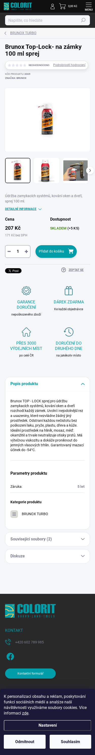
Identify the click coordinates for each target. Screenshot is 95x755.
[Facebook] (9, 655)
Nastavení (48, 725)
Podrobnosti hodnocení (69, 65)
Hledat (83, 20)
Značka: (15, 78)
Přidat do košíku (51, 251)
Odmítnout (24, 741)
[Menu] (88, 6)
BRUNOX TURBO (35, 514)
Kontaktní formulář (30, 673)
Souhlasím (70, 741)
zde (25, 713)
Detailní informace (20, 209)
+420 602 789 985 (29, 642)
